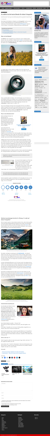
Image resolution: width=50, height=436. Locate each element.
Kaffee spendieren (21, 425)
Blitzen (43, 82)
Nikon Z (37, 100)
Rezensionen (4, 425)
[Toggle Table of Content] (30, 28)
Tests (23, 8)
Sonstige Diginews (4, 427)
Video (39, 107)
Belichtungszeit (23, 23)
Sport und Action (40, 105)
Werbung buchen (21, 426)
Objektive (3, 423)
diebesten (37, 86)
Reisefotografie (37, 103)
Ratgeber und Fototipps (4, 12)
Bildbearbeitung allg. (43, 79)
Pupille (21, 40)
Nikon (3, 418)
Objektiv (42, 100)
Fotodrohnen (4, 421)
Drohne (42, 86)
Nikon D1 (36, 418)
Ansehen (24, 129)
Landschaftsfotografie (39, 95)
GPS (43, 92)
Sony (36, 105)
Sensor (26, 224)
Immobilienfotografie (40, 94)
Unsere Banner (20, 419)
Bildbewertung (39, 81)
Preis (47, 102)
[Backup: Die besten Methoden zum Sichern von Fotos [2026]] (27, 369)
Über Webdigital (20, 423)
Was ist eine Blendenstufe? (8, 30)
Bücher (34, 8)
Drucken (37, 87)
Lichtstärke (11, 165)
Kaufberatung (29, 8)
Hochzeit (45, 92)
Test (36, 107)
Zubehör (45, 107)
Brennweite (9, 131)
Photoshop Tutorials (38, 102)
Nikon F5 (36, 417)
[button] (48, 8)
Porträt (44, 102)
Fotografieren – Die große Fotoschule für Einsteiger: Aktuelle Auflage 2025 (24, 125)
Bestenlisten (39, 8)
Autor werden (20, 422)
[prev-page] (1, 377)
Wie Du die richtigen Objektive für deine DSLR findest (13, 351)
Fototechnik (38, 92)
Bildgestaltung (38, 82)
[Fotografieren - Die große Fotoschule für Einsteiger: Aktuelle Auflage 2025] (24, 120)
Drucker (41, 87)
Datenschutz (20, 418)
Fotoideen (37, 89)
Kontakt (19, 421)
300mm (26, 275)
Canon (45, 84)
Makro (45, 97)
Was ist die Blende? (5, 29)
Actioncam (36, 79)
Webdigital (20, 417)
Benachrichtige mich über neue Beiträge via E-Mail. (9, 404)
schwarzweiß (42, 103)
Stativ (44, 105)
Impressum (20, 420)
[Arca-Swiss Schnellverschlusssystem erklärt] (6, 369)
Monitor (36, 99)
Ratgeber (3, 424)
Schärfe (46, 103)
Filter (44, 87)
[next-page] (3, 377)
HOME (3, 8)
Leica (45, 95)
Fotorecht (40, 89)
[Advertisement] (31, 3)
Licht (47, 95)
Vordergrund (28, 266)
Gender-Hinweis (20, 424)
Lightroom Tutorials (39, 97)
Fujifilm (3, 420)
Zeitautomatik (4, 319)
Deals (45, 8)
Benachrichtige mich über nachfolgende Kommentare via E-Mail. (11, 403)
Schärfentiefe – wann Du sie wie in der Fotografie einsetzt (14, 353)
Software (3, 426)
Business (41, 84)
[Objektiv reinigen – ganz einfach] (17, 369)
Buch (36, 84)
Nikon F (46, 98)
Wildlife (41, 107)
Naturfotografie (40, 99)
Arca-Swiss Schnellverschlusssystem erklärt (5, 374)
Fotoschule (38, 90)
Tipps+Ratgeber (17, 8)
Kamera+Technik (8, 8)
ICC (35, 94)
